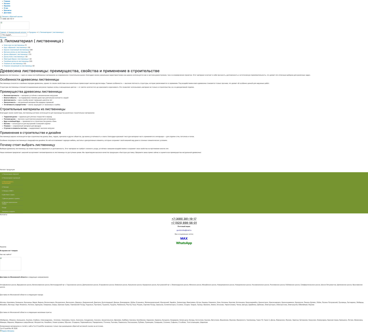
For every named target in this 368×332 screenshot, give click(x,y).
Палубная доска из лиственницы (16, 61)
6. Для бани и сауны (8, 194)
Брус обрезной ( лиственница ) (16, 47)
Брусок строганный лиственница (16, 50)
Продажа (32, 32)
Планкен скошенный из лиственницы (18, 66)
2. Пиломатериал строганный (11, 178)
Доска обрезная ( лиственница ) (16, 54)
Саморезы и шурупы (8, 211)
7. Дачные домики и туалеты (11, 198)
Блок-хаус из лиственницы (14, 45)
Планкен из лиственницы (13, 63)
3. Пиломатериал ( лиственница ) (51, 32)
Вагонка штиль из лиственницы (16, 52)
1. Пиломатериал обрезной (10, 174)
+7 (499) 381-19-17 (184, 218)
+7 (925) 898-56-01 (184, 222)
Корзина (3, 37)
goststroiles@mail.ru (184, 230)
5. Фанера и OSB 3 (7, 191)
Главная (3, 32)
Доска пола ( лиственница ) (14, 57)
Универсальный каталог (17, 32)
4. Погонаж (5, 187)
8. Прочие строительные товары (9, 203)
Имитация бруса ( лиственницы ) (16, 59)
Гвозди (4, 207)
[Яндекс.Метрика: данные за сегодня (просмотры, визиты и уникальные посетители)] (7, 331)
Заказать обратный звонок (12, 16)
